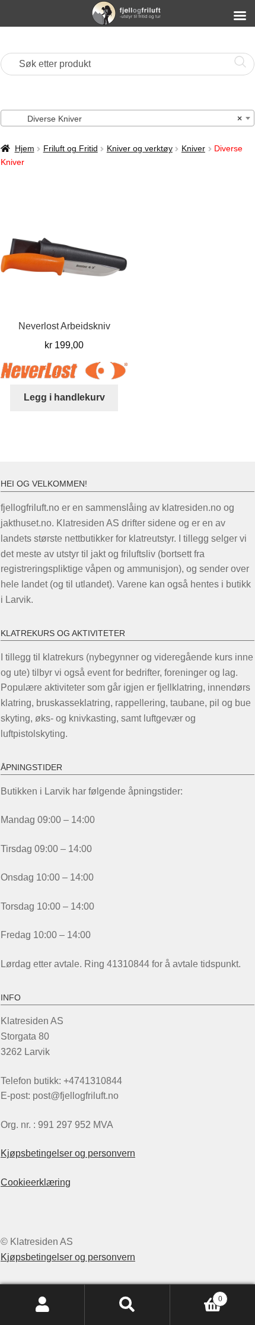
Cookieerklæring (36, 1182)
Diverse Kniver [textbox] (124, 118)
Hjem (24, 148)
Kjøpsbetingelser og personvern (68, 1153)
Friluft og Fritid (70, 148)
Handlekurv (196, 1295)
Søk (127, 1305)
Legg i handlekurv (64, 397)
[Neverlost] (64, 370)
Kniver (193, 148)
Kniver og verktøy (140, 148)
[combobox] (127, 118)
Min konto (42, 1305)
